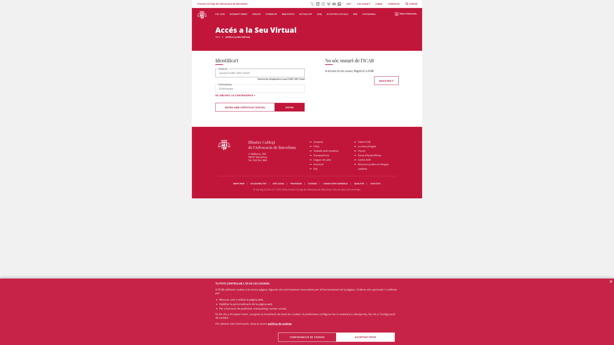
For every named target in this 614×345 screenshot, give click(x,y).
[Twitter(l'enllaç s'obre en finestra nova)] (312, 3)
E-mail (379, 4)
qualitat (359, 183)
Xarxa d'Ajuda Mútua (369, 155)
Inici (217, 37)
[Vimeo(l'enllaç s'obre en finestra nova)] (328, 3)
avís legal (278, 183)
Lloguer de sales (322, 159)
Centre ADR (364, 159)
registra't (386, 80)
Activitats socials (337, 14)
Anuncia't (318, 164)
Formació (271, 14)
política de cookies (280, 324)
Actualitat (305, 14)
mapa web (238, 183)
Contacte (318, 141)
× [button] (611, 281)
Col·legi (220, 14)
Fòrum (361, 150)
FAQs (316, 146)
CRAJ (319, 14)
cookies (312, 183)
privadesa (296, 183)
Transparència (321, 155)
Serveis (256, 14)
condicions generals (335, 183)
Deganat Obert (239, 14)
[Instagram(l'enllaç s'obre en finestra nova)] (323, 3)
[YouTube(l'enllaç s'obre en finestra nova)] (334, 3)
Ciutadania (369, 14)
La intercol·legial (367, 146)
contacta (394, 4)
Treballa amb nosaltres (325, 150)
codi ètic (375, 183)
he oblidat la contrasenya (234, 95)
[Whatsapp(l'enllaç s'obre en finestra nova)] (339, 3)
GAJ (315, 168)
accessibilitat (258, 183)
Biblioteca (288, 14)
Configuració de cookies (307, 337)
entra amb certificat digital (245, 107)
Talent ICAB (364, 141)
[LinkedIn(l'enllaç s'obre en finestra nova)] (317, 3)
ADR (355, 14)
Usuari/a (222, 68)
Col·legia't (363, 4)
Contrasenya (225, 84)
